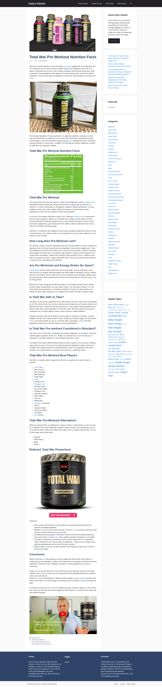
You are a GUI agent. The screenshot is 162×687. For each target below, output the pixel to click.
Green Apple (38, 367)
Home (67, 662)
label (55, 336)
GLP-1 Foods (112, 181)
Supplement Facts (114, 261)
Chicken (111, 146)
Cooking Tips (112, 155)
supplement (88, 202)
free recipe (114, 327)
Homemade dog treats (116, 197)
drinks (31, 321)
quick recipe (113, 359)
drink (110, 165)
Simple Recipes (83, 3)
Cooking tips (114, 315)
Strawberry (38, 403)
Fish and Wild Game (115, 175)
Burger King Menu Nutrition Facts (41, 644)
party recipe (111, 354)
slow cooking (120, 369)
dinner (124, 316)
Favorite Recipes (97, 3)
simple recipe (122, 362)
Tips (109, 267)
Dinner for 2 (112, 162)
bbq (113, 307)
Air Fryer (126, 305)
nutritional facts (79, 216)
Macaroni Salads (114, 213)
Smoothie (111, 254)
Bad (109, 307)
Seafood (111, 238)
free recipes (115, 331)
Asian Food (112, 130)
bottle (31, 78)
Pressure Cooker (114, 229)
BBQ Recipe (112, 133)
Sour (36, 415)
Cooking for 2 (113, 152)
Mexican (111, 216)
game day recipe (113, 334)
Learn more (114, 41)
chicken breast (126, 310)
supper (124, 372)
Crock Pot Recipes (114, 159)
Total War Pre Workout (38, 639)
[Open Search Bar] (131, 3)
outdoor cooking (127, 351)
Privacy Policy (131, 684)
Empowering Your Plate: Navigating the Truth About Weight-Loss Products (117, 80)
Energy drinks (34, 270)
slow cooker (112, 251)
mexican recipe (113, 342)
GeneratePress (52, 684)
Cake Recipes (113, 139)
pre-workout (67, 66)
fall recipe (125, 324)
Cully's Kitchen (36, 3)
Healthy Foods (113, 187)
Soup (110, 257)
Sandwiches (112, 235)
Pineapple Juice (39, 384)
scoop (74, 530)
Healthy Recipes (114, 190)
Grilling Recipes (113, 184)
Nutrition (122, 342)
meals (89, 287)
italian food (121, 337)
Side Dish (111, 245)
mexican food (121, 339)
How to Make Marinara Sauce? (41, 642)
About (116, 684)
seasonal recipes (114, 242)
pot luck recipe (111, 356)
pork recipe (128, 354)
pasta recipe (120, 354)
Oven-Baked (112, 222)
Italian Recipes (121, 3)
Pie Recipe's (112, 226)
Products (119, 356)
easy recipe (115, 319)
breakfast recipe (119, 307)
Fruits (110, 178)
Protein (110, 232)
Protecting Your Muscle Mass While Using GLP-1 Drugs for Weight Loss (118, 58)
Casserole (111, 143)
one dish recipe (114, 351)
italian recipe (112, 339)
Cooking (111, 149)
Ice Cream (112, 203)
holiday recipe (113, 337)
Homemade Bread (114, 194)
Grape (36, 379)
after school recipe (116, 305)
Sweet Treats (110, 3)
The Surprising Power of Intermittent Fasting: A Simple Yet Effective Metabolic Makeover (119, 72)
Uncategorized (113, 270)
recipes (127, 359)
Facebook (111, 107)
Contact (122, 684)
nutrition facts (115, 345)
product (56, 537)
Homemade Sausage (115, 200)
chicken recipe (114, 313)
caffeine (81, 321)
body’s (70, 141)
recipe (121, 359)
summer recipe (113, 372)
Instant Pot (112, 206)
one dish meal (114, 348)
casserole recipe (112, 310)
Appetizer (111, 127)
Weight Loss (112, 273)
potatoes (82, 578)
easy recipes (115, 323)
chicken (120, 310)
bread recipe (112, 136)
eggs (110, 168)
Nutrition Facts (36, 637)
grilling (121, 334)
